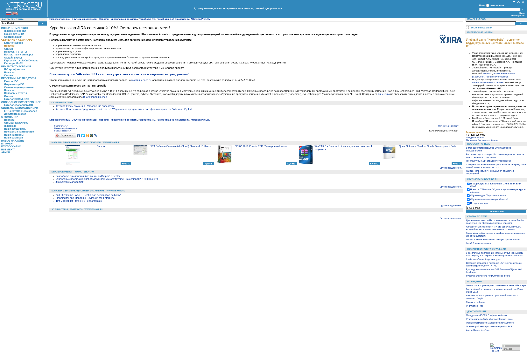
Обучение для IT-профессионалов (488, 195)
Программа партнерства (19, 131)
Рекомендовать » (62, 131)
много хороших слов (95, 97)
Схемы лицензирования (19, 87)
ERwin (496, 73)
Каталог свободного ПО (18, 105)
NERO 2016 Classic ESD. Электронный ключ (261, 146)
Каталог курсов (13, 42)
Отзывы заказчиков (16, 122)
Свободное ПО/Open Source (21, 102)
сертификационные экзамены (488, 82)
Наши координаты (15, 128)
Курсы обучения (14, 34)
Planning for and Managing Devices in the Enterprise (85, 198)
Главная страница (59, 19)
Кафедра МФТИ (13, 63)
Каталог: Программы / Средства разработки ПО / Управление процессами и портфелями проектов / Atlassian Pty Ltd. (124, 109)
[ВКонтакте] (79, 135)
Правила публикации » (65, 128)
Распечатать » (61, 126)
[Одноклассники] (87, 135)
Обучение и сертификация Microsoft (489, 199)
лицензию (384, 94)
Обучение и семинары (17, 39)
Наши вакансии (13, 137)
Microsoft (487, 73)
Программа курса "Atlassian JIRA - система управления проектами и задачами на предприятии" (119, 74)
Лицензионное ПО (15, 30)
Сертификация (13, 36)
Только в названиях (480, 27)
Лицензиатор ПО (14, 84)
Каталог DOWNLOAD (16, 99)
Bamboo (101, 146)
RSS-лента (8, 149)
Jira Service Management (70, 182)
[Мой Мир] (92, 135)
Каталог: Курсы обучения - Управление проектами (85, 106)
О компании (9, 117)
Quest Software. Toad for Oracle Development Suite (427, 146)
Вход (522, 13)
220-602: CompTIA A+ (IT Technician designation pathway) (88, 195)
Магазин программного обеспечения (76, 142)
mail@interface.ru (141, 80)
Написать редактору (448, 126)
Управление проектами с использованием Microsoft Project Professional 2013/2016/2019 (107, 179)
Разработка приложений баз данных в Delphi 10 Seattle (88, 176)
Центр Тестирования (16, 66)
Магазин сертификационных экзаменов (78, 190)
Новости (9, 45)
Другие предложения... (451, 168)
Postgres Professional (497, 76)
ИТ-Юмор (7, 143)
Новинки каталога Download (486, 249)
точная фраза (497, 5)
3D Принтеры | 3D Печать (67, 209)
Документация (476, 311)
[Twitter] (83, 135)
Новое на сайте (12, 140)
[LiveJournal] (96, 135)
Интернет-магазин (14, 28)
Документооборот (15, 114)
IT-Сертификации (14, 69)
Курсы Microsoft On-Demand (21, 60)
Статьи (8, 48)
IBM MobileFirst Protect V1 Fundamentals (79, 200)
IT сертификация (479, 203)
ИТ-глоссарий (11, 146)
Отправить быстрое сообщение (482, 140)
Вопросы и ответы (15, 51)
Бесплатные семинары (18, 54)
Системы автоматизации (19, 108)
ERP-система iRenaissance (20, 111)
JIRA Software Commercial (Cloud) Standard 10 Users (180, 146)
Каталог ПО (11, 81)
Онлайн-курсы (13, 57)
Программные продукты (18, 78)
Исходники (474, 281)
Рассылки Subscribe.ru (482, 179)
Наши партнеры (13, 134)
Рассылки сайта (13, 19)
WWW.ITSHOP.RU (112, 142)
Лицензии (10, 125)
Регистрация (518, 15)
